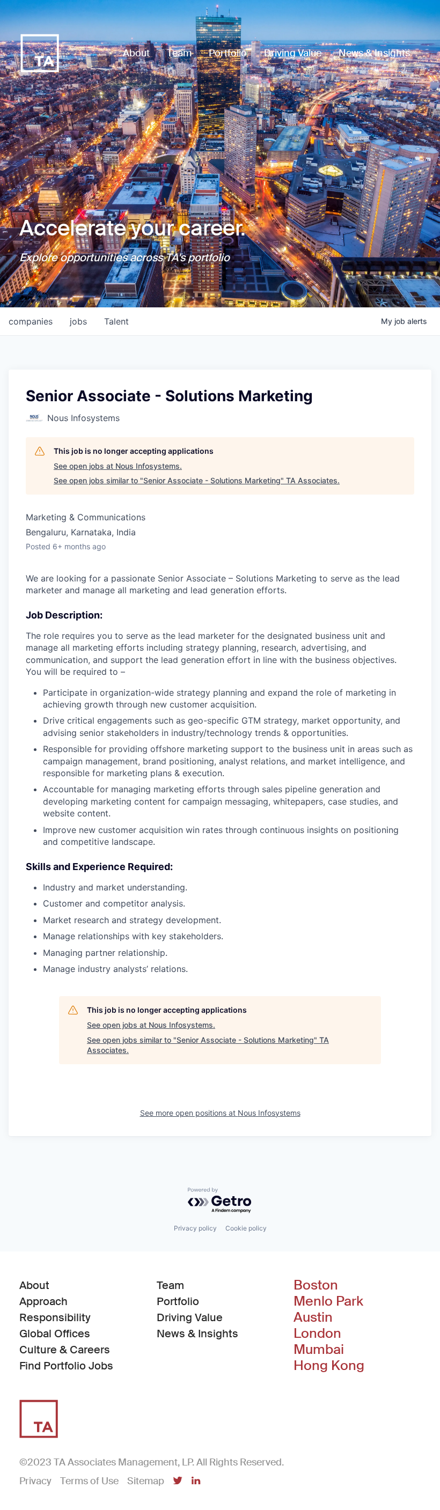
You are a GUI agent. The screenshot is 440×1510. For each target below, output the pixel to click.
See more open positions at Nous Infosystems (220, 1112)
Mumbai (319, 1350)
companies (31, 321)
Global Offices (54, 1333)
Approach (43, 1301)
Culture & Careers (64, 1350)
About (34, 1285)
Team (170, 1285)
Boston (316, 1285)
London (317, 1333)
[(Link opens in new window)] (177, 1481)
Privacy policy (195, 1228)
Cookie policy (246, 1228)
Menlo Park (328, 1301)
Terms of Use (89, 1481)
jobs (78, 321)
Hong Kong (329, 1366)
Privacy (35, 1481)
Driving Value (190, 1317)
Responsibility (55, 1317)
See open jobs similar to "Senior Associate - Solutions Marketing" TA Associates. (197, 480)
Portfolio (178, 1301)
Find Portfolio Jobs (66, 1365)
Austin (313, 1317)
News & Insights (197, 1333)
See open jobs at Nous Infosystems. (118, 465)
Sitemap (145, 1481)
